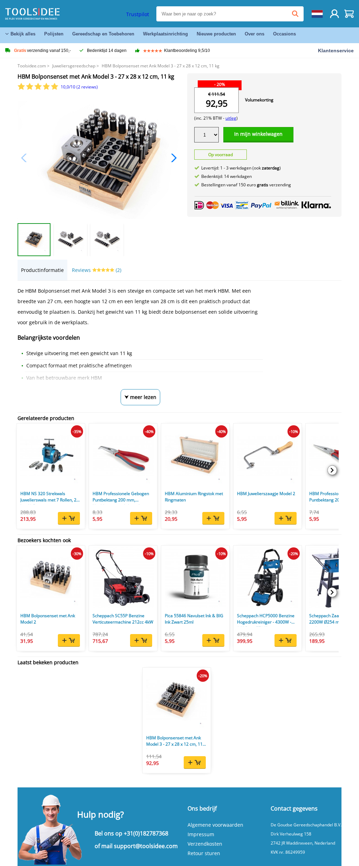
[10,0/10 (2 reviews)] (38, 88)
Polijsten (53, 33)
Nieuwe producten (216, 33)
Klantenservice (336, 50)
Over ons (254, 33)
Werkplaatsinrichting (165, 33)
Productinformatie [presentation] (42, 270)
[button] (172, 158)
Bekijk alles (23, 33)
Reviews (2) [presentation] (96, 270)
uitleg (230, 118)
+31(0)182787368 (146, 833)
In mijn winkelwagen (258, 134)
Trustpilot (137, 14)
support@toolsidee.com (146, 846)
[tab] (42, 270)
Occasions (284, 33)
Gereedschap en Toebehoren (103, 33)
